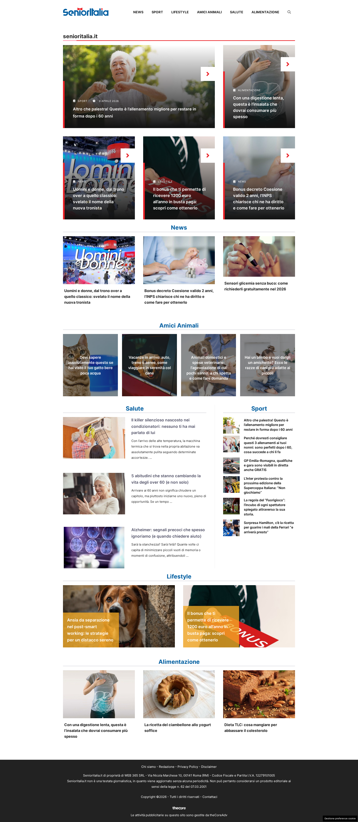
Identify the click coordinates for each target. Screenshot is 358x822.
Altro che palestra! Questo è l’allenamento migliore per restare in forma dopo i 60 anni (268, 425)
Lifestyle (180, 12)
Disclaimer (209, 767)
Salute (236, 12)
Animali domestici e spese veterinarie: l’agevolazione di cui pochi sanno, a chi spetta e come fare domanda (208, 367)
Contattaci (209, 797)
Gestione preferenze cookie (340, 818)
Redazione (166, 767)
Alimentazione (265, 12)
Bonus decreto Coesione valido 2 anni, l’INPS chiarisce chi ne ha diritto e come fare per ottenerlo (178, 297)
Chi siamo (148, 767)
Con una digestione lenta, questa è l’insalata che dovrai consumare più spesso (96, 731)
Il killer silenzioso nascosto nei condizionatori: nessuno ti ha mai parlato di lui (163, 426)
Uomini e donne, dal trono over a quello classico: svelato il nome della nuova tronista (97, 297)
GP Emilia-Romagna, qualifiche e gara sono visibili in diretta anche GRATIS (268, 465)
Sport (157, 12)
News (138, 12)
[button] (289, 12)
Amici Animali (209, 12)
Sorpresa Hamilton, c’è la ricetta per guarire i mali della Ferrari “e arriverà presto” (269, 527)
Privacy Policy (188, 767)
